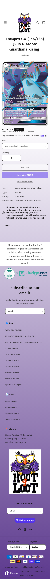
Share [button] (7, 225)
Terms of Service (12, 419)
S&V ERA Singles (12, 366)
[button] (5, 23)
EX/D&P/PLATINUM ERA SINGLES (19, 336)
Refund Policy (11, 407)
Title (3, 141)
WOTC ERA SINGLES (13, 330)
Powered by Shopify (26, 567)
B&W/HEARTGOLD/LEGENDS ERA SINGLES (23, 342)
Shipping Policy (12, 413)
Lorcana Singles (12, 378)
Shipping (15, 131)
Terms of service (26, 571)
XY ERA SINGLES (12, 348)
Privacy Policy (11, 401)
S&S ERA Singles (12, 360)
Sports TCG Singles (13, 384)
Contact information (26, 575)
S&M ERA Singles (12, 354)
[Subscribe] (42, 311)
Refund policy (40, 567)
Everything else (12, 372)
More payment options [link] (25, 181)
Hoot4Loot (14, 567)
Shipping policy (39, 571)
